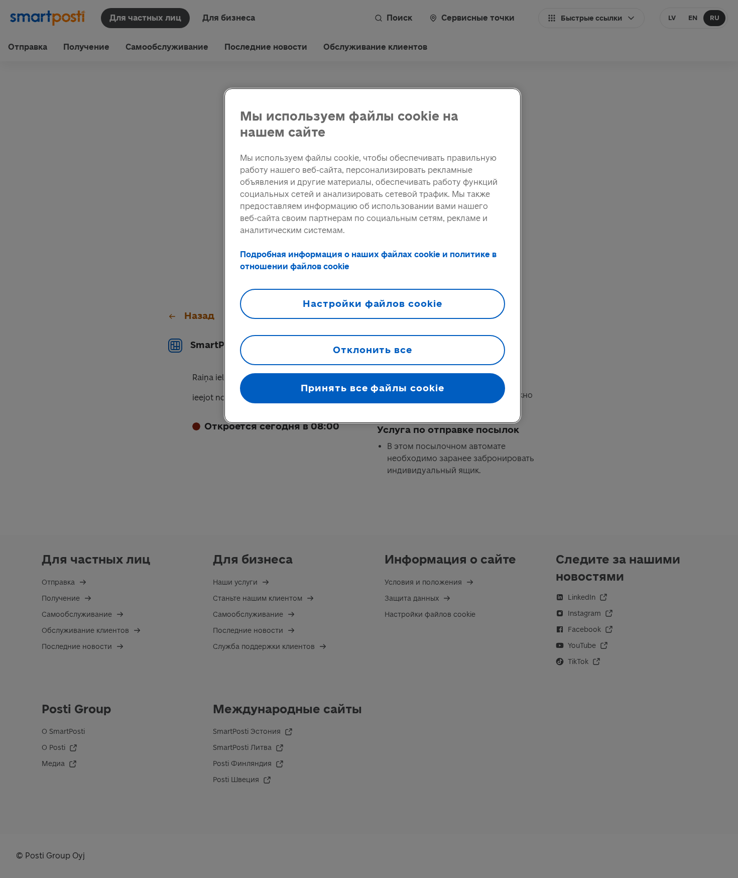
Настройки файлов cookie (372, 303)
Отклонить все (372, 350)
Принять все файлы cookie (372, 388)
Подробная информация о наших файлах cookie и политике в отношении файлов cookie (368, 260)
